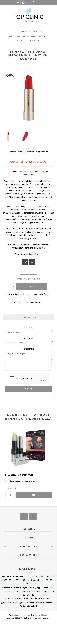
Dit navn (28, 327)
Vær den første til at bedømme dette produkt (28, 151)
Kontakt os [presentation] (28, 317)
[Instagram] (33, 516)
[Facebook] (24, 516)
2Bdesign (44, 615)
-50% (10, 75)
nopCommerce (24, 615)
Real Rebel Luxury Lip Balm (19, 475)
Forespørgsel (28, 349)
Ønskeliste (28, 2)
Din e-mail (28, 338)
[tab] (28, 317)
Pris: (20, 279)
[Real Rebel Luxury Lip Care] (28, 448)
